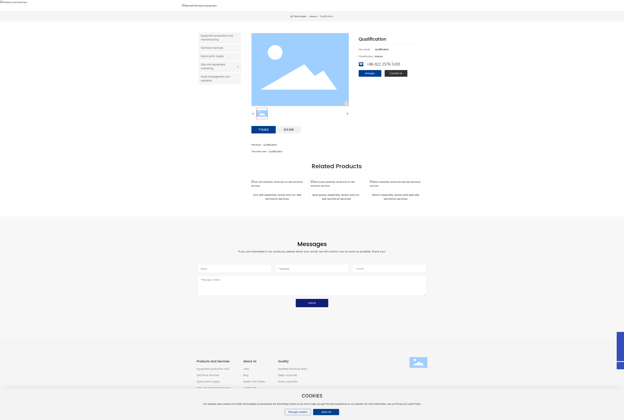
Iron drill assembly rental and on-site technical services (277, 197)
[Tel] (620, 350)
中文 (440, 5)
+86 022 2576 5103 (383, 64)
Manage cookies (297, 412)
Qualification (270, 145)
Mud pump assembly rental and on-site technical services (336, 197)
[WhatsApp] (620, 335)
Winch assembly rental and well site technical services (395, 197)
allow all (326, 412)
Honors (313, 16)
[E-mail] (620, 343)
